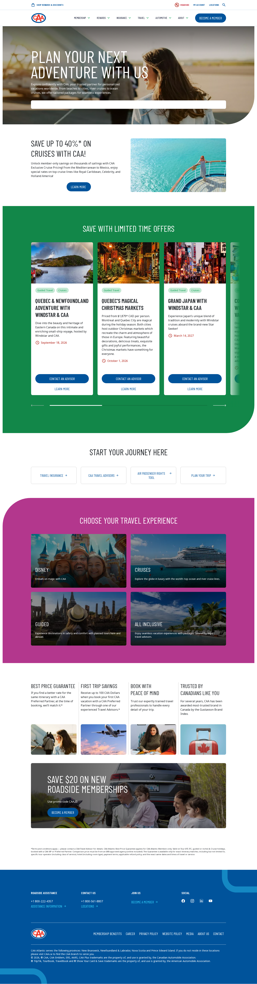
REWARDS (101, 17)
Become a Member (210, 18)
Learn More (79, 187)
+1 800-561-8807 (92, 901)
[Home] (38, 18)
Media (190, 934)
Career (130, 934)
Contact (218, 934)
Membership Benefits (107, 934)
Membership (80, 17)
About (181, 17)
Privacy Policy (148, 934)
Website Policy (172, 934)
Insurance (122, 17)
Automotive (161, 17)
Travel (141, 17)
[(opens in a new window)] (183, 901)
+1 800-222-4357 (42, 901)
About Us (203, 934)
